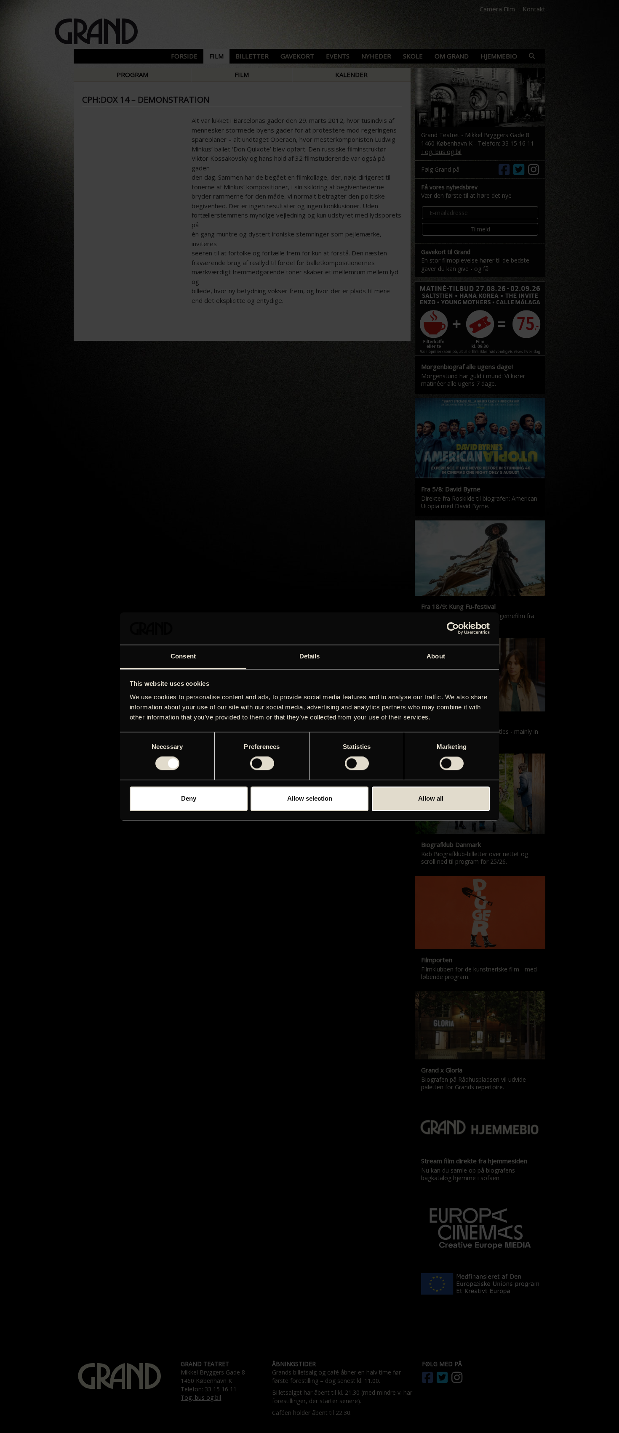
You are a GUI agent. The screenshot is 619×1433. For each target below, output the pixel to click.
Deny (188, 798)
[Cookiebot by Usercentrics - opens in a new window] (453, 628)
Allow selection (309, 798)
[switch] (262, 763)
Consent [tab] (183, 656)
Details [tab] (309, 656)
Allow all (430, 798)
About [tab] (436, 656)
